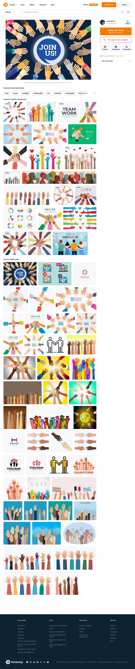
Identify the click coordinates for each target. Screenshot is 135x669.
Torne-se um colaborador (83, 636)
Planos (85, 5)
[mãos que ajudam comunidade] (22, 392)
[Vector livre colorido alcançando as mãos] (41, 112)
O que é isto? (120, 56)
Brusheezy (21, 626)
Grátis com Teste (116, 31)
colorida (58, 93)
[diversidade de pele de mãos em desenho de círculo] (14, 112)
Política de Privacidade (106, 662)
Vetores (12, 5)
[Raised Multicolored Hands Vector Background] (20, 273)
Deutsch (113, 635)
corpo (15, 93)
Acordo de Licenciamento (58, 626)
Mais (52, 5)
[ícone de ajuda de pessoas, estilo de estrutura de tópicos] (55, 344)
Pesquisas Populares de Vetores (57, 636)
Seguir (128, 23)
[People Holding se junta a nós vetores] (55, 273)
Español (113, 629)
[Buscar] (122, 12)
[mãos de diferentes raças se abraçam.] (39, 243)
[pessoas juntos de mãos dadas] (15, 157)
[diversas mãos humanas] (19, 368)
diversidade (83, 93)
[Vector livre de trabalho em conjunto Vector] (20, 218)
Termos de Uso (92, 662)
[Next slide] (93, 93)
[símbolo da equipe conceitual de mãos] (49, 134)
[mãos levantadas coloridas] (83, 368)
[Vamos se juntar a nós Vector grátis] (82, 134)
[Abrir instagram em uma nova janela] (31, 662)
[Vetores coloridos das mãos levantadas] (45, 157)
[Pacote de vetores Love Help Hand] (79, 218)
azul (6, 93)
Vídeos (31, 5)
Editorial (42, 5)
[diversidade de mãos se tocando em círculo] (14, 243)
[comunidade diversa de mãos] (55, 392)
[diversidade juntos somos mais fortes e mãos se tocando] (85, 195)
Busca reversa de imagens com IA (27, 645)
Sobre (81, 632)
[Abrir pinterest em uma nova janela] (37, 662)
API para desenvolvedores (27, 641)
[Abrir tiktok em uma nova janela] (41, 662)
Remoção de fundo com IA (27, 649)
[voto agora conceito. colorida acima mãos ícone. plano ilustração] (39, 488)
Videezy (20, 632)
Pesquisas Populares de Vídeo (57, 646)
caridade (25, 93)
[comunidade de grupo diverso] (53, 368)
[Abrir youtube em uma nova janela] (48, 662)
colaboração (38, 93)
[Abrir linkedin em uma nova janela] (34, 662)
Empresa (21, 635)
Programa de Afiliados (57, 632)
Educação (21, 638)
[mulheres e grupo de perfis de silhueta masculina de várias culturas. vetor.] (59, 177)
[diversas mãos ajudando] (81, 344)
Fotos (22, 5)
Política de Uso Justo (121, 662)
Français (113, 638)
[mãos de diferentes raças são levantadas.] (27, 195)
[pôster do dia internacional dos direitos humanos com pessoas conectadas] (70, 243)
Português (113, 632)
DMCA (51, 629)
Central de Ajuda (85, 626)
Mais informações (107, 61)
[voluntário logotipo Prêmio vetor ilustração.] (13, 464)
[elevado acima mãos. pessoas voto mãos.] (12, 510)
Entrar (124, 5)
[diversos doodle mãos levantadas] (50, 417)
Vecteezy (21, 629)
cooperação (69, 93)
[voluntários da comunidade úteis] (14, 417)
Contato (82, 629)
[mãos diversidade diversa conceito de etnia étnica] (63, 195)
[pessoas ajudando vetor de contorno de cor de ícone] (59, 464)
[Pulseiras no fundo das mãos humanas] (17, 134)
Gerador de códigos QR (26, 652)
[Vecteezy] (5, 5)
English (112, 626)
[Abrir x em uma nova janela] (44, 662)
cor (48, 93)
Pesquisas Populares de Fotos (57, 641)
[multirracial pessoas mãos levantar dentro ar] (79, 533)
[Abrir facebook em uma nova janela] (27, 662)
